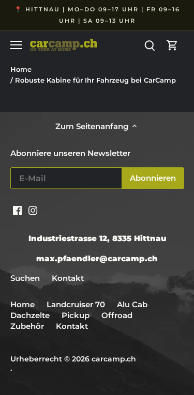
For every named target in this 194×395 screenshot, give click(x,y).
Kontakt (68, 278)
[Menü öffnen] (16, 45)
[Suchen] (149, 44)
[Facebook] (17, 209)
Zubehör (27, 326)
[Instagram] (32, 209)
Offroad (116, 315)
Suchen (25, 278)
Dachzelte (30, 315)
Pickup (77, 315)
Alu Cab (132, 304)
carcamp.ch (114, 359)
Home (22, 304)
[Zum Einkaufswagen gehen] (172, 44)
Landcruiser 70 (76, 304)
